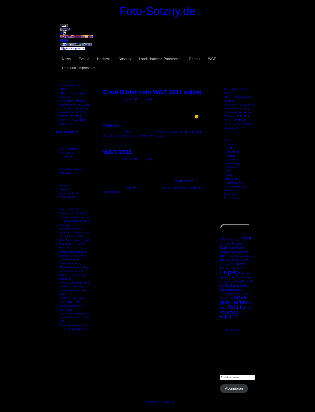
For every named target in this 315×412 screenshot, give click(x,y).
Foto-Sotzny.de (157, 11)
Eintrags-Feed (66, 189)
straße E (237, 289)
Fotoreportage (231, 179)
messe (236, 277)
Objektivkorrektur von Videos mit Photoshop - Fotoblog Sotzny (74, 271)
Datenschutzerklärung (70, 169)
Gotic (192, 132)
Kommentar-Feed (68, 193)
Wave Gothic (227, 298)
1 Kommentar (111, 191)
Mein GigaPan (66, 152)
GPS (246, 259)
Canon (241, 247)
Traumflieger (65, 156)
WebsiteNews (231, 198)
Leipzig (229, 272)
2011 (232, 239)
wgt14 (247, 308)
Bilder (226, 140)
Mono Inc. (247, 277)
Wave (246, 293)
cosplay (225, 251)
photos (236, 281)
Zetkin (160, 136)
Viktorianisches (132, 136)
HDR (229, 148)
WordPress (151, 402)
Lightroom (229, 190)
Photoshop (229, 194)
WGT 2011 (117, 152)
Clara (167, 132)
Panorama (232, 159)
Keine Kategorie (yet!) (235, 186)
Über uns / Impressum (72, 48)
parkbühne (225, 281)
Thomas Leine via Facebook (74, 217)
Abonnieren (234, 388)
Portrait (64, 25)
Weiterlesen (114, 125)
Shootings (232, 167)
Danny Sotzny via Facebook (74, 325)
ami (222, 243)
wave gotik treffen (233, 299)
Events (64, 40)
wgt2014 (229, 316)
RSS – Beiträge (231, 329)
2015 (246, 238)
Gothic (175, 132)
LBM (241, 268)
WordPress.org (67, 197)
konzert (238, 263)
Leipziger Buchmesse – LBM (76, 36)
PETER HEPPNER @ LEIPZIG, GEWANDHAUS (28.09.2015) (73, 120)
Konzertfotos (228, 268)
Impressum (65, 173)
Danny (62, 209)
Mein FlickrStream (68, 149)
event (245, 252)
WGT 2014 (65, 248)
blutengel (237, 243)
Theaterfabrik (227, 293)
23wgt (224, 239)
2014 (238, 239)
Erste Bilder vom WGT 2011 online (152, 92)
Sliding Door (168, 402)
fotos (223, 256)
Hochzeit (65, 29)
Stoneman (226, 289)
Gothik (184, 132)
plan (222, 286)
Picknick (247, 281)
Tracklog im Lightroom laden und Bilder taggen (73, 290)
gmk (252, 256)
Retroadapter (233, 163)
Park (198, 132)
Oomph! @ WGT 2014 (74, 329)
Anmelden (64, 185)
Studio (230, 171)
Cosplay (124, 58)
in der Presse (234, 152)
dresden (237, 251)
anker (229, 243)
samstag (244, 286)
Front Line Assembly (238, 256)
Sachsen (232, 285)
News (66, 58)
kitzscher (225, 264)
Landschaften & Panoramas (76, 44)
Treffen (238, 293)
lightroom (225, 277)
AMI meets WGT (235, 182)
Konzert (231, 155)
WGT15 (225, 312)
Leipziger (244, 273)
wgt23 (236, 312)
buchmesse (228, 247)
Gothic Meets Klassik (231, 260)
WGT (63, 33)
